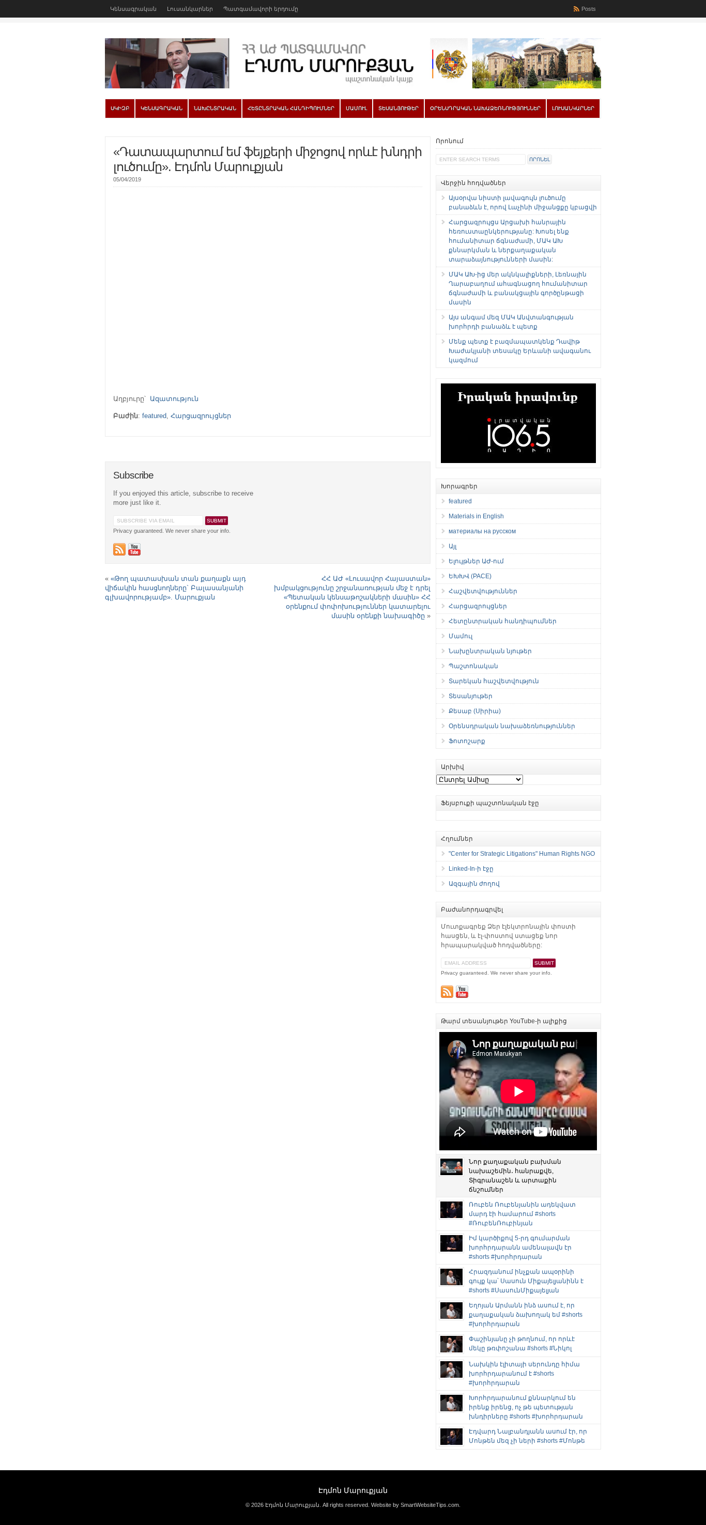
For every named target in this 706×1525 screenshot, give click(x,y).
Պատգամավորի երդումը (260, 9)
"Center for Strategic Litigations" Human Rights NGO (522, 853)
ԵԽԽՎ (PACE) (470, 576)
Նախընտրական (215, 108)
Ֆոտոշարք (467, 741)
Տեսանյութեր (398, 108)
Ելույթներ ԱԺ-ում (476, 561)
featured (154, 416)
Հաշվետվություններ (483, 591)
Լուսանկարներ (190, 9)
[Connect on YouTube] (134, 549)
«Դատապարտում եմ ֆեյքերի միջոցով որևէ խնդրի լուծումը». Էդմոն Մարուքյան (267, 159)
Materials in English (476, 516)
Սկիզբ (120, 108)
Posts (588, 9)
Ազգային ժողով (474, 883)
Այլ (452, 546)
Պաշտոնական (473, 666)
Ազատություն (174, 399)
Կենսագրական (133, 9)
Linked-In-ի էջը (471, 868)
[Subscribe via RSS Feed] (119, 549)
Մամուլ (356, 108)
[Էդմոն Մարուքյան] (353, 86)
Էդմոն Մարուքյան (353, 1490)
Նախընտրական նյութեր (490, 651)
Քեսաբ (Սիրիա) (475, 711)
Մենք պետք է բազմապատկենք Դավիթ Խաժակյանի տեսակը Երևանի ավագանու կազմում (520, 351)
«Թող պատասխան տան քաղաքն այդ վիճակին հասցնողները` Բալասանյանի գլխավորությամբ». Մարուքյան (175, 588)
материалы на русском (482, 531)
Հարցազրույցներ (201, 416)
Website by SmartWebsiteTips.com (415, 1505)
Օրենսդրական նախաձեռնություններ (485, 108)
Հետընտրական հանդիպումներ (291, 108)
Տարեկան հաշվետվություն (494, 681)
